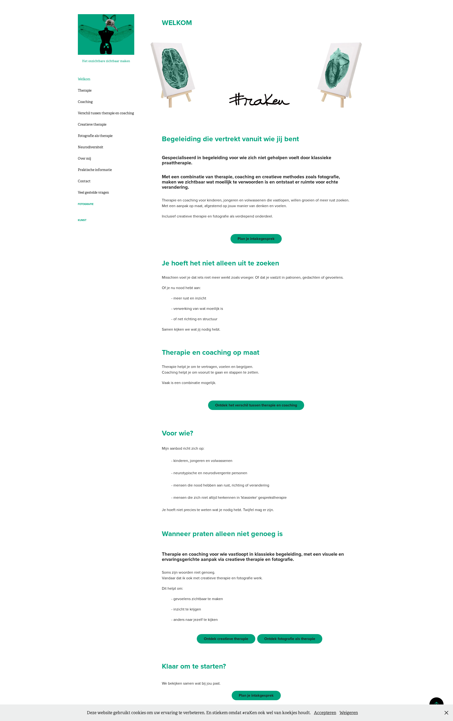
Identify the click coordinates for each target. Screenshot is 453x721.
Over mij (84, 158)
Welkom (84, 79)
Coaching (85, 102)
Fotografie (85, 204)
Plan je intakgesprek (256, 695)
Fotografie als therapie (95, 136)
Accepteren (325, 712)
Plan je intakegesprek (256, 238)
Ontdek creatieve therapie (226, 638)
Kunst (82, 220)
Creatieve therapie (92, 124)
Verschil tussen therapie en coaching (106, 113)
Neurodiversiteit (90, 147)
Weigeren (349, 712)
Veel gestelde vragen (93, 192)
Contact (84, 181)
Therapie (85, 90)
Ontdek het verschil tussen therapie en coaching (256, 405)
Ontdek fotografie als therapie (289, 638)
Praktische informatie (95, 170)
